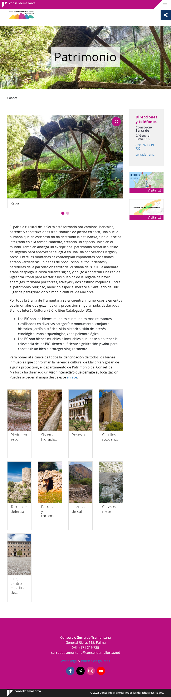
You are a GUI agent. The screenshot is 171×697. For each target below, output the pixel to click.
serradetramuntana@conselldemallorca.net (146, 154)
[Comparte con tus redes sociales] (166, 15)
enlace (72, 377)
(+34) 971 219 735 (145, 146)
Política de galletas (95, 661)
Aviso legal (69, 661)
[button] (62, 213)
